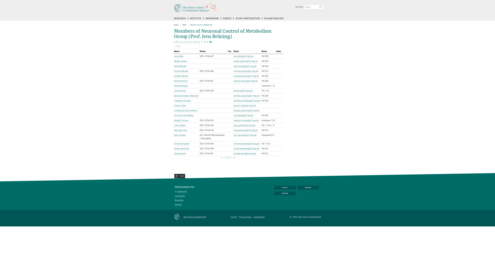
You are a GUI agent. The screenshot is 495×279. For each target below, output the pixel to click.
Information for (184, 186)
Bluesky (308, 187)
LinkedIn (284, 193)
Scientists (179, 200)
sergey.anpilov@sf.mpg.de (246, 61)
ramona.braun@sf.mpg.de (245, 81)
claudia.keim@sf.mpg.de (245, 153)
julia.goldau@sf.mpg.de (244, 125)
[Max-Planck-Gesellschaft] (178, 217)
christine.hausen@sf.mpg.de (246, 143)
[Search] (320, 7)
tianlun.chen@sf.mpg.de (245, 105)
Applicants (182, 191)
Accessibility (259, 217)
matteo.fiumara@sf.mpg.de (246, 120)
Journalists (180, 196)
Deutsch (299, 7)
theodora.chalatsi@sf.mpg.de (247, 100)
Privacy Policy (245, 217)
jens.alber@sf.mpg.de (243, 56)
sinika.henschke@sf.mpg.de (246, 148)
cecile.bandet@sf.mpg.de (245, 66)
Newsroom (212, 18)
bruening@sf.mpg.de (243, 91)
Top (182, 176)
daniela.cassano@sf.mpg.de (246, 96)
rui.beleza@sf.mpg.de (243, 115)
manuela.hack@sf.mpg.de (245, 130)
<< (222, 158)
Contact (285, 187)
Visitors (178, 204)
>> (234, 158)
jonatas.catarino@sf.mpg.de (246, 110)
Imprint (234, 217)
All (210, 42)
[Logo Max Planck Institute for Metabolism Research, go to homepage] (222, 8)
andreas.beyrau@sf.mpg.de (246, 76)
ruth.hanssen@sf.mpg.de (245, 135)
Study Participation (248, 18)
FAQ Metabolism (273, 18)
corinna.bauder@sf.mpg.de (246, 71)
